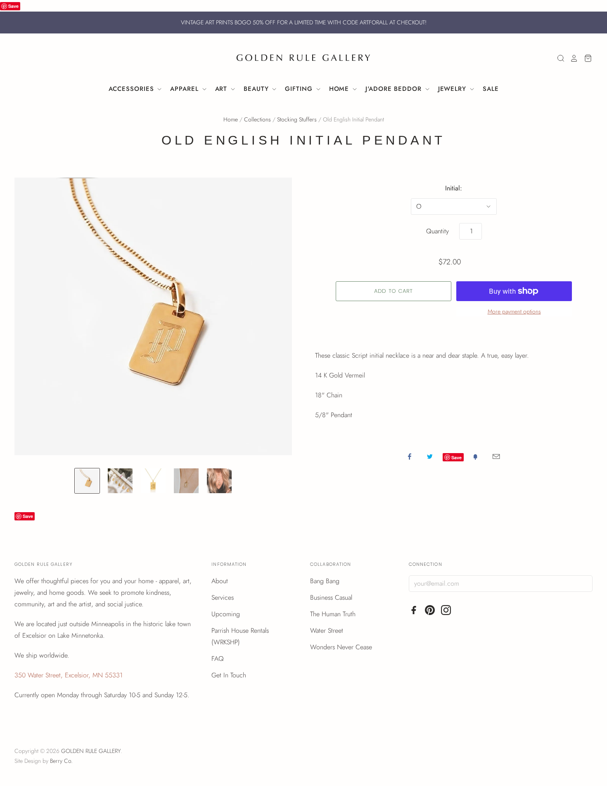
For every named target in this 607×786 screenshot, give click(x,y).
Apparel (185, 88)
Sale (491, 88)
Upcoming (225, 614)
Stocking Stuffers (297, 119)
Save (13, 6)
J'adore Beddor (394, 88)
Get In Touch (228, 675)
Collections (257, 119)
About (219, 581)
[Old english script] (153, 480)
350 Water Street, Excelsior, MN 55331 (68, 675)
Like (409, 456)
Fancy (475, 456)
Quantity (437, 231)
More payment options (514, 311)
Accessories (132, 88)
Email (496, 456)
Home (340, 88)
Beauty (257, 88)
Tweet (430, 456)
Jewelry (453, 88)
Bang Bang (324, 581)
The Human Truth (333, 614)
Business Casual (331, 597)
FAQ (217, 658)
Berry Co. (61, 761)
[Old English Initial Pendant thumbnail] (219, 480)
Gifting (300, 88)
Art (222, 88)
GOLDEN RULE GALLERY (91, 751)
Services (222, 597)
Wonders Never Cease (341, 647)
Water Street (326, 630)
